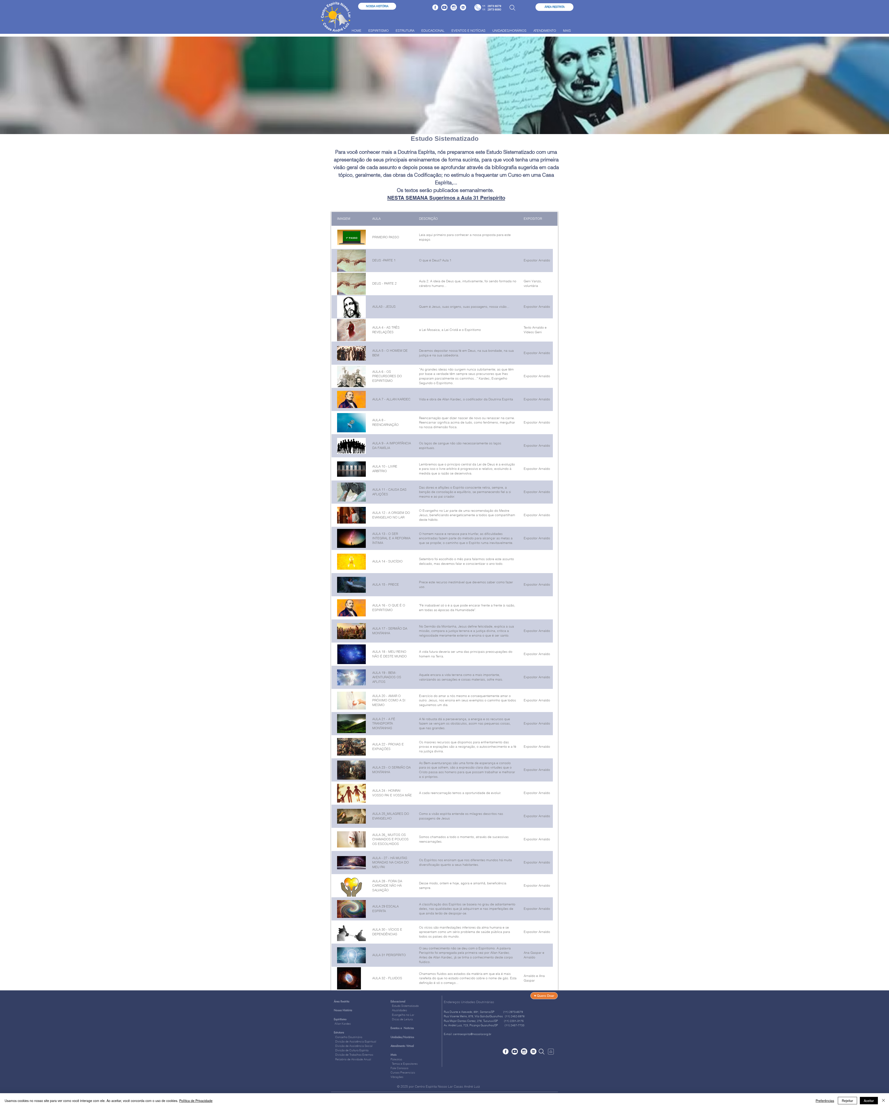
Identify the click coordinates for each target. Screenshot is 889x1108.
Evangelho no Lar (402, 1015)
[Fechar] (883, 1100)
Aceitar (869, 1100)
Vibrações (397, 1077)
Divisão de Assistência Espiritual (355, 1041)
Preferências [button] (825, 1100)
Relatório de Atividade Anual (353, 1059)
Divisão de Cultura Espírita (352, 1050)
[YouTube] (444, 7)
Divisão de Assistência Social (354, 1046)
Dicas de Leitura (402, 1019)
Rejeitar (847, 1100)
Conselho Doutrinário (348, 1037)
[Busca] (512, 8)
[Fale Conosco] (463, 7)
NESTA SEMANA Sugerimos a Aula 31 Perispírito (446, 198)
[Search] (541, 1051)
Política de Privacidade (196, 1100)
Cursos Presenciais (403, 1072)
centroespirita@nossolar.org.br (472, 1034)
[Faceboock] (435, 7)
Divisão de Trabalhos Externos (353, 1054)
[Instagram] (453, 7)
